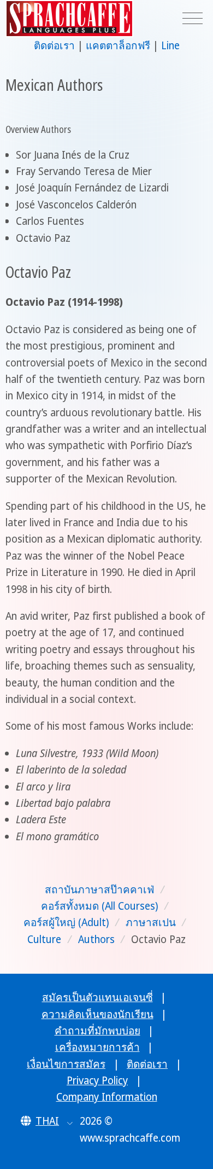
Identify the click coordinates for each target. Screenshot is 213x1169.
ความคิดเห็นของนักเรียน (97, 1014)
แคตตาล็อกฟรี (118, 45)
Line (170, 45)
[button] (47, 1121)
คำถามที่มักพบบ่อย (97, 1030)
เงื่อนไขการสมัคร (66, 1064)
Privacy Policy (97, 1080)
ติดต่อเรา (54, 45)
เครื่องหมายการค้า (97, 1047)
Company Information (106, 1097)
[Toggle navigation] (192, 18)
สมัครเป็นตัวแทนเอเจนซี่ (97, 997)
